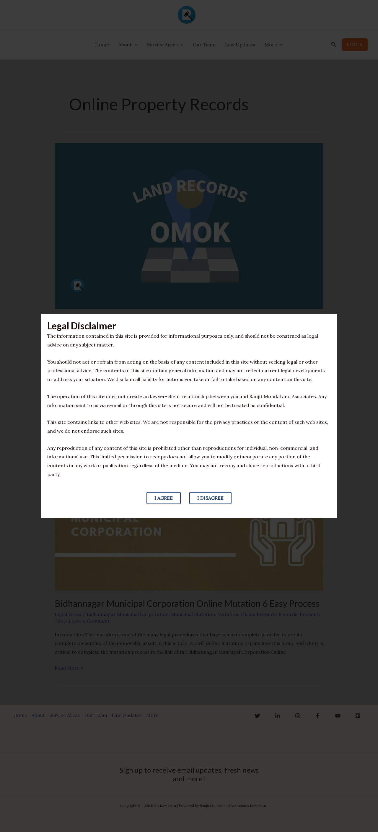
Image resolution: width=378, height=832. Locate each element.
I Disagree (210, 498)
